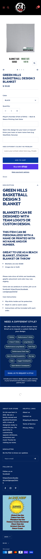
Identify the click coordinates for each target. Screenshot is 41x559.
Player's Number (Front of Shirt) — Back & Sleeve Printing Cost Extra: (19, 118)
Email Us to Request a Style (20, 373)
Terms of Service (29, 424)
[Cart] (37, 7)
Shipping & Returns (30, 420)
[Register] (35, 458)
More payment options (20, 172)
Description (8, 185)
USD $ (6, 537)
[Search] (8, 8)
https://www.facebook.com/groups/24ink (10, 480)
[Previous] (4, 70)
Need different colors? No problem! (17, 146)
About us (26, 412)
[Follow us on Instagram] (10, 488)
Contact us (27, 416)
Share (5, 177)
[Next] (37, 70)
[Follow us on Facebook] (5, 488)
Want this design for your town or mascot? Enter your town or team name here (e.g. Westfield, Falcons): (19, 132)
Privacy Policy (28, 428)
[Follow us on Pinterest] (15, 488)
